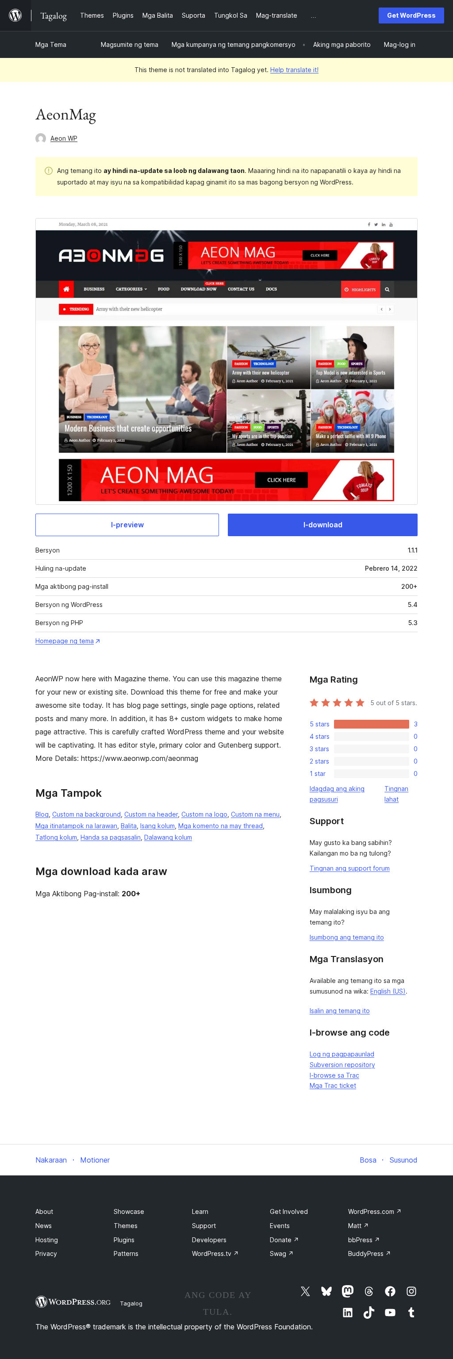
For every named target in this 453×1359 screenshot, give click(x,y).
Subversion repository (342, 1064)
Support (204, 1225)
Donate (284, 1240)
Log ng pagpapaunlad (342, 1054)
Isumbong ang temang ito (347, 937)
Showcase (129, 1211)
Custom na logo (204, 814)
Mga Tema (50, 44)
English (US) (388, 991)
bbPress (364, 1240)
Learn (200, 1211)
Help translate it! (294, 69)
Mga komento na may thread (220, 825)
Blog (42, 814)
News (43, 1225)
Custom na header (151, 814)
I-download (322, 524)
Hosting (46, 1240)
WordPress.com (375, 1211)
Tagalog (131, 1303)
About (44, 1211)
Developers (209, 1240)
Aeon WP (63, 138)
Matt (358, 1225)
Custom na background (86, 814)
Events (280, 1225)
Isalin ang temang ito (340, 1010)
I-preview (127, 524)
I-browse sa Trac (334, 1075)
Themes (126, 1225)
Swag (282, 1253)
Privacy (46, 1253)
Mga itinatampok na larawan (76, 825)
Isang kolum (157, 825)
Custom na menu (255, 814)
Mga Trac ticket (333, 1085)
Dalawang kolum (168, 837)
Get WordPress (411, 15)
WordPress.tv (215, 1253)
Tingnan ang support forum (350, 868)
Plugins (124, 1240)
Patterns (126, 1253)
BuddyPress (369, 1253)
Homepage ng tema (64, 641)
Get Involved (289, 1211)
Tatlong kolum (56, 837)
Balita (129, 825)
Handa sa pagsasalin (111, 837)
